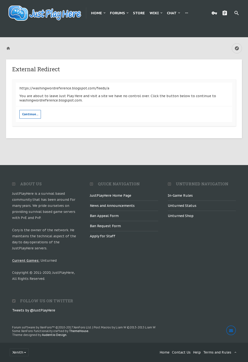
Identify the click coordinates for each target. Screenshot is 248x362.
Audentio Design (54, 335)
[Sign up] (226, 13)
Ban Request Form (105, 226)
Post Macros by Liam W (124, 327)
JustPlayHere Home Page (110, 195)
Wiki (154, 13)
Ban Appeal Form (104, 216)
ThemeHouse (78, 331)
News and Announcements (112, 205)
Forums (117, 13)
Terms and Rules (217, 352)
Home (96, 13)
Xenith (17, 352)
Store (139, 13)
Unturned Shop (181, 216)
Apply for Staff (102, 236)
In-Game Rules (180, 195)
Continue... (30, 114)
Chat (172, 13)
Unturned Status (182, 205)
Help (197, 352)
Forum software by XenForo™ (52, 327)
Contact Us (181, 352)
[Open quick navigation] (237, 48)
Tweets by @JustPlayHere (33, 310)
